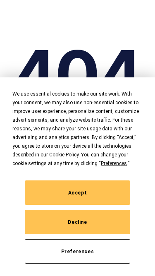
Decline (77, 222)
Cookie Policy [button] (64, 155)
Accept (77, 193)
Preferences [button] (114, 163)
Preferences (77, 251)
